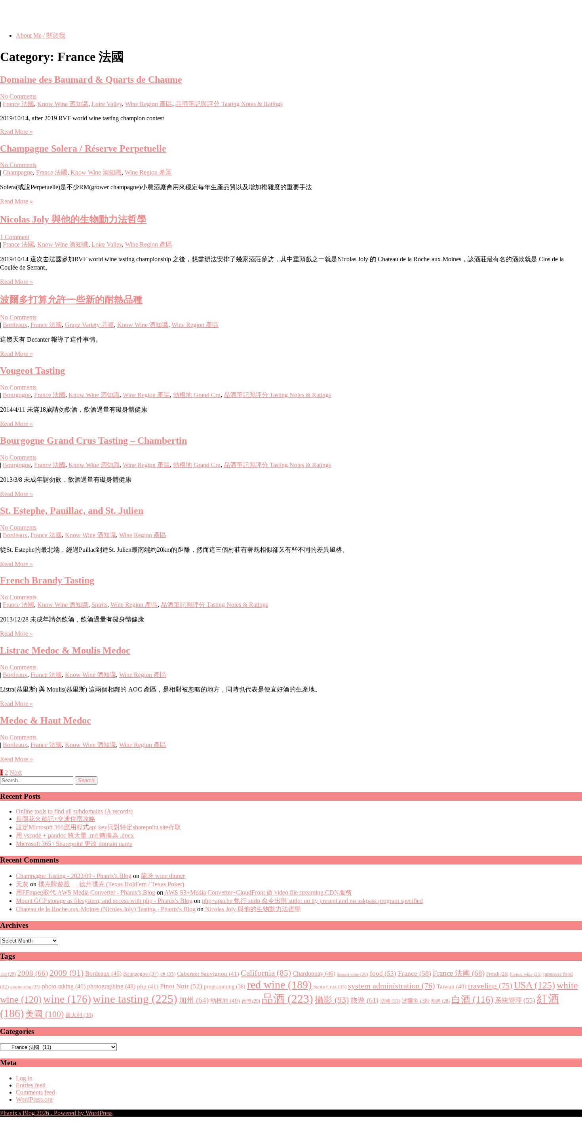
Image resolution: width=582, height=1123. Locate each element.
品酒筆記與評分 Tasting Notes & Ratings (229, 104)
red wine (279, 985)
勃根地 (225, 1001)
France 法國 (18, 104)
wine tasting (135, 998)
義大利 (79, 1015)
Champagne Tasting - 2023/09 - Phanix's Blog (73, 875)
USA (534, 985)
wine (67, 999)
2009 (66, 973)
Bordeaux (15, 324)
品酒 (287, 998)
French (497, 974)
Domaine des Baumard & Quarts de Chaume (91, 79)
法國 (390, 1001)
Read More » (16, 131)
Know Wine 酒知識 (62, 104)
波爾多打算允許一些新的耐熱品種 (71, 300)
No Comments (18, 96)
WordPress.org (34, 1099)
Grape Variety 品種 (89, 324)
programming (224, 986)
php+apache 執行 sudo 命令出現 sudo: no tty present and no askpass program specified (312, 900)
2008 (32, 973)
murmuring (25, 987)
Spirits (99, 604)
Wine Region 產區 (148, 104)
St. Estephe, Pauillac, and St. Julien (71, 510)
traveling (490, 985)
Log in (24, 1078)
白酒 (472, 999)
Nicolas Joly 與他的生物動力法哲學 (73, 219)
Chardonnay (314, 973)
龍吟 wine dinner (163, 875)
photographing (111, 986)
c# (167, 974)
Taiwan (451, 986)
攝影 (332, 1000)
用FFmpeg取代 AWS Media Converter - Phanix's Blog (85, 892)
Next (16, 772)
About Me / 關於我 (40, 35)
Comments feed (35, 1092)
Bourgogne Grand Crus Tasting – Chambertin (93, 440)
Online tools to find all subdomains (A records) (74, 811)
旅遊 (364, 1000)
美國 (44, 1014)
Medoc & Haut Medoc (45, 720)
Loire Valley (106, 104)
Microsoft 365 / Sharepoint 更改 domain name (74, 843)
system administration (391, 985)
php (147, 986)
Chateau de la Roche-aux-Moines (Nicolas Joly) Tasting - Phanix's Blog (106, 909)
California (266, 973)
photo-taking (64, 986)
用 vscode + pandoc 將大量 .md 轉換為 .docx (75, 835)
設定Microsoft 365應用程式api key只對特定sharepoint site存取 (98, 827)
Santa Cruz (329, 987)
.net (8, 974)
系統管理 (515, 1000)
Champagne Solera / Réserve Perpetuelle (83, 148)
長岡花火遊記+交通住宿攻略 (55, 818)
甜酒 (440, 1001)
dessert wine (352, 974)
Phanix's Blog (37, 15)
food (383, 973)
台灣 (251, 1001)
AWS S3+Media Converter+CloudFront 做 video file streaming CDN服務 (258, 892)
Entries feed (31, 1085)
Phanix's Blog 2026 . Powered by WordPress (56, 1113)
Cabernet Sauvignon (208, 974)
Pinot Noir (181, 986)
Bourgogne (17, 394)
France (414, 973)
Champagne (18, 172)
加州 (194, 1000)
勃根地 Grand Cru (197, 394)
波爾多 (416, 1001)
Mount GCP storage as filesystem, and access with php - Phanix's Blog (104, 900)
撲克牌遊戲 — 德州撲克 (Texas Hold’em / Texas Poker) (111, 884)
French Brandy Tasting (47, 580)
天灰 (22, 884)
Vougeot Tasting (32, 370)
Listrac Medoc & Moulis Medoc (65, 650)
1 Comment (14, 237)
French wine (526, 974)
